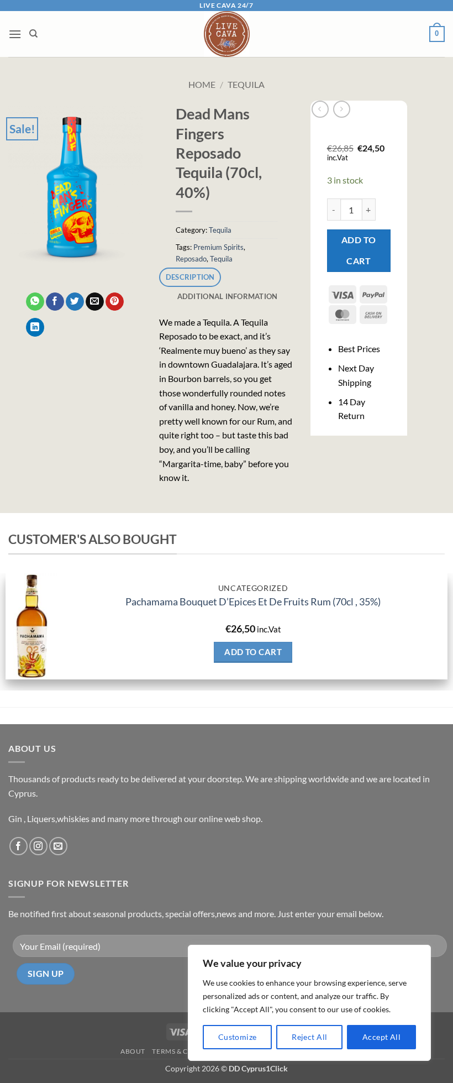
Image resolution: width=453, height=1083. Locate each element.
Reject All (309, 1037)
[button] (15, 34)
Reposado (191, 258)
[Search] (33, 33)
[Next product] (320, 109)
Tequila (246, 84)
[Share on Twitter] (75, 301)
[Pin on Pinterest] (115, 301)
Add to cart (358, 250)
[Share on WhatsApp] (35, 301)
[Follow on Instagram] (38, 846)
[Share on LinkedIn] (35, 327)
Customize (237, 1037)
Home (201, 84)
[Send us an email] (58, 846)
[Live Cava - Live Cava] (226, 34)
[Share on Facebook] (55, 301)
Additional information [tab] (227, 296)
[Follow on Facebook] (18, 846)
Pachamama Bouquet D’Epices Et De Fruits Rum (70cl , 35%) (253, 601)
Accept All (381, 1037)
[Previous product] (341, 109)
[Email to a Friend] (95, 301)
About (132, 1051)
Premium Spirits (218, 247)
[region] (309, 1003)
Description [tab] (190, 277)
